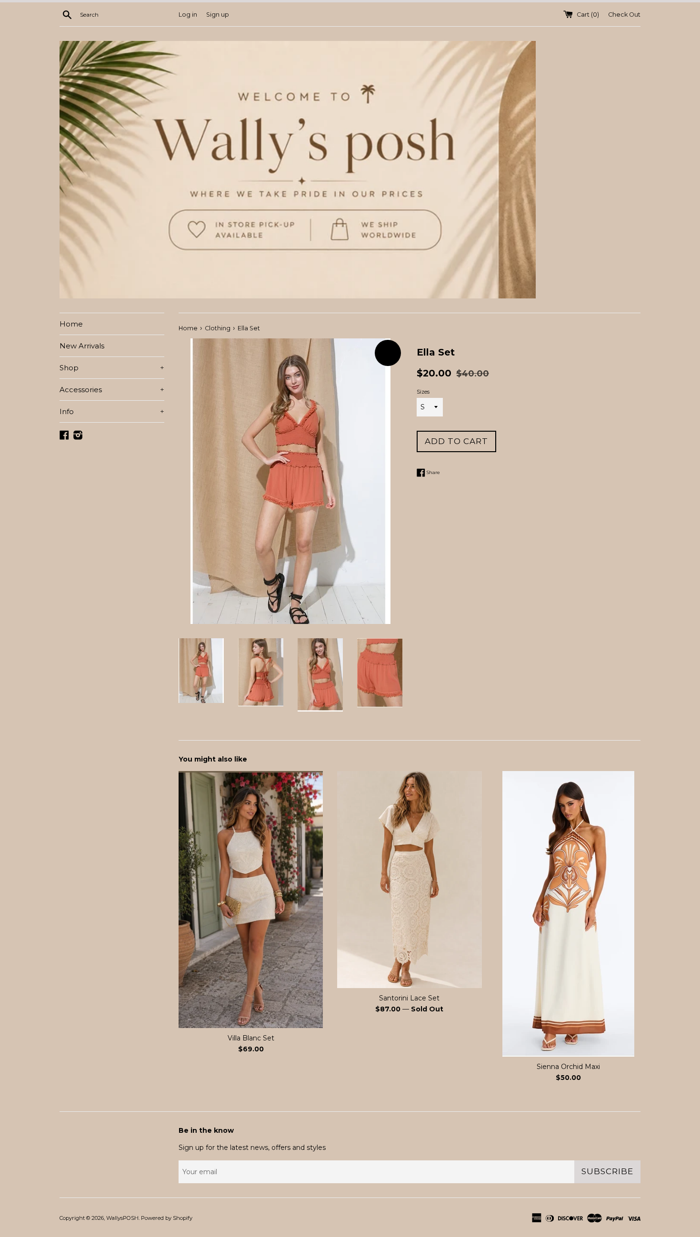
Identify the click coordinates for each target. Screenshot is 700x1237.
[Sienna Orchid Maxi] (568, 914)
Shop (112, 367)
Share (432, 472)
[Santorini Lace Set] (409, 879)
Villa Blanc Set (251, 1038)
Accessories (112, 389)
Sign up (217, 14)
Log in (188, 14)
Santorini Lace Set (409, 998)
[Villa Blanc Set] (251, 899)
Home (71, 323)
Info (112, 411)
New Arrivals (82, 345)
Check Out (624, 14)
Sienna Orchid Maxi (568, 1066)
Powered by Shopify (166, 1218)
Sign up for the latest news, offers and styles (252, 1147)
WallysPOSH (122, 1218)
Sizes (423, 391)
